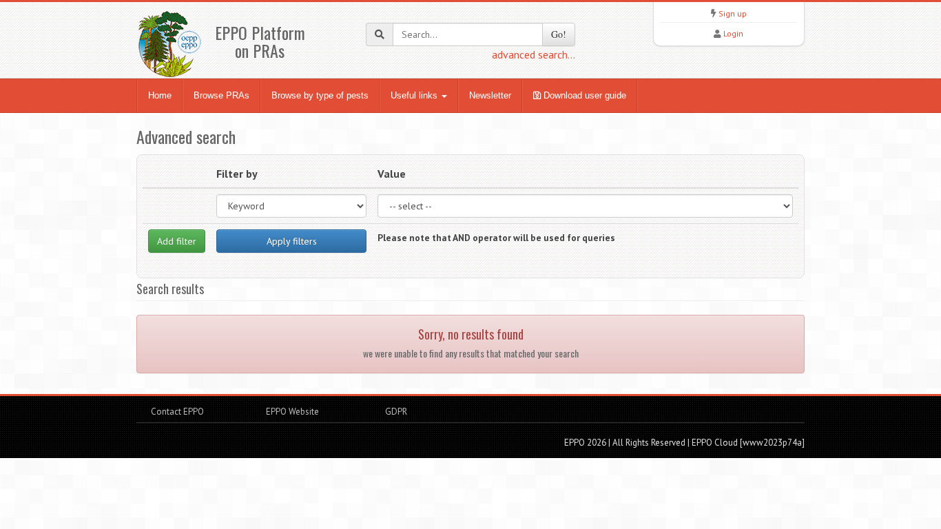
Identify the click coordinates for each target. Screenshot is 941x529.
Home (160, 95)
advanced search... (533, 54)
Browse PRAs (221, 95)
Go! (558, 34)
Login (733, 33)
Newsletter (490, 95)
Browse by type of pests (320, 95)
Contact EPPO (177, 411)
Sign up (732, 13)
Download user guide (583, 95)
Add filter (176, 241)
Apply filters (292, 241)
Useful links (415, 95)
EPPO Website (292, 411)
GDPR (395, 411)
